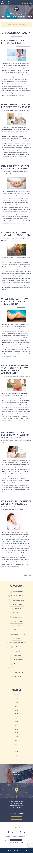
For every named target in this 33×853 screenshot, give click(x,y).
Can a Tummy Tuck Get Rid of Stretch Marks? (15, 167)
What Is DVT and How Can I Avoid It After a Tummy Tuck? (14, 301)
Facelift (18, 638)
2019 (16, 721)
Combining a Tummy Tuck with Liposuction (15, 233)
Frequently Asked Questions (18, 643)
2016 (16, 733)
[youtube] (20, 832)
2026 (16, 695)
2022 (16, 710)
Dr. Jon (18, 626)
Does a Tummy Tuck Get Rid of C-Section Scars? (15, 105)
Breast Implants (17, 604)
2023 (16, 706)
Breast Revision (17, 617)
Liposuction (27, 238)
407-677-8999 (27, 3)
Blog (14, 24)
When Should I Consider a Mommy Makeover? (16, 502)
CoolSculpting (18, 621)
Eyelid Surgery (14, 634)
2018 (16, 725)
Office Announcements (17, 668)
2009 (16, 756)
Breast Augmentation (18, 600)
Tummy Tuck (27, 46)
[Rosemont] (21, 842)
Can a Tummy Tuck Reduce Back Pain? (12, 41)
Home (9, 24)
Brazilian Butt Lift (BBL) (18, 596)
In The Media (18, 647)
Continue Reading (20, 95)
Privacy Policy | (5, 840)
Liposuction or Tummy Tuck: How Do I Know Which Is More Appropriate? (15, 369)
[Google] (24, 832)
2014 (16, 740)
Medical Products (18, 655)
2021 (16, 714)
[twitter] (16, 832)
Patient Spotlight (18, 672)
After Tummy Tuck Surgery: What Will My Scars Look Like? (15, 435)
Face (24, 634)
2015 (16, 737)
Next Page (27, 575)
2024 (16, 703)
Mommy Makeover (18, 509)
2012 (16, 748)
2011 (16, 752)
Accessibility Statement (16, 840)
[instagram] (13, 832)
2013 (16, 744)
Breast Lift (11, 509)
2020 (16, 718)
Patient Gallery (16, 773)
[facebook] (9, 832)
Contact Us (16, 818)
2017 (16, 729)
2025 (16, 699)
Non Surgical (17, 664)
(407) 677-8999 (17, 814)
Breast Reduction (18, 613)
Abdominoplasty (20, 46)
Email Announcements (18, 630)
